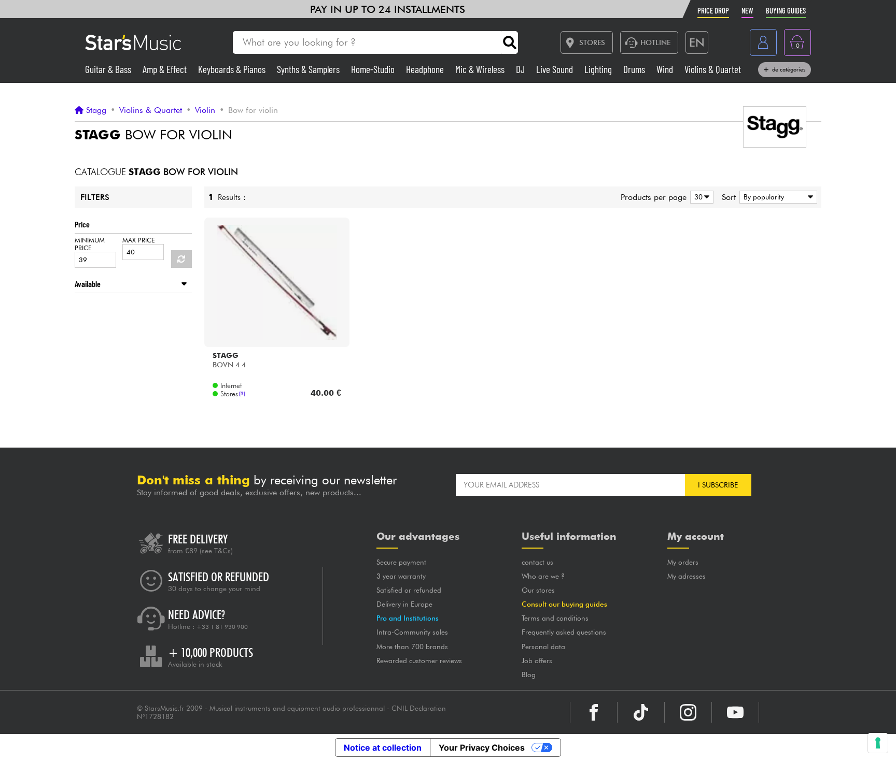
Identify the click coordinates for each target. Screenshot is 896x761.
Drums (635, 69)
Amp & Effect (166, 69)
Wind (665, 69)
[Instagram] (688, 712)
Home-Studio (374, 69)
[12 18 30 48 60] (700, 197)
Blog (529, 674)
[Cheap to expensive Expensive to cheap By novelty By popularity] (776, 197)
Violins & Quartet (712, 69)
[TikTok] (641, 712)
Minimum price (90, 244)
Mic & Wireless (481, 69)
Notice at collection (383, 747)
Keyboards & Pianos (233, 69)
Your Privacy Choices (482, 747)
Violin (205, 110)
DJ (521, 69)
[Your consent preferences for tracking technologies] (878, 743)
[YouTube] (735, 712)
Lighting (599, 69)
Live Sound (555, 69)
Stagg (96, 110)
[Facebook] (593, 712)
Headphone (426, 69)
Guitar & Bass (109, 69)
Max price (138, 240)
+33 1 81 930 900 (222, 626)
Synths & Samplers (309, 69)
